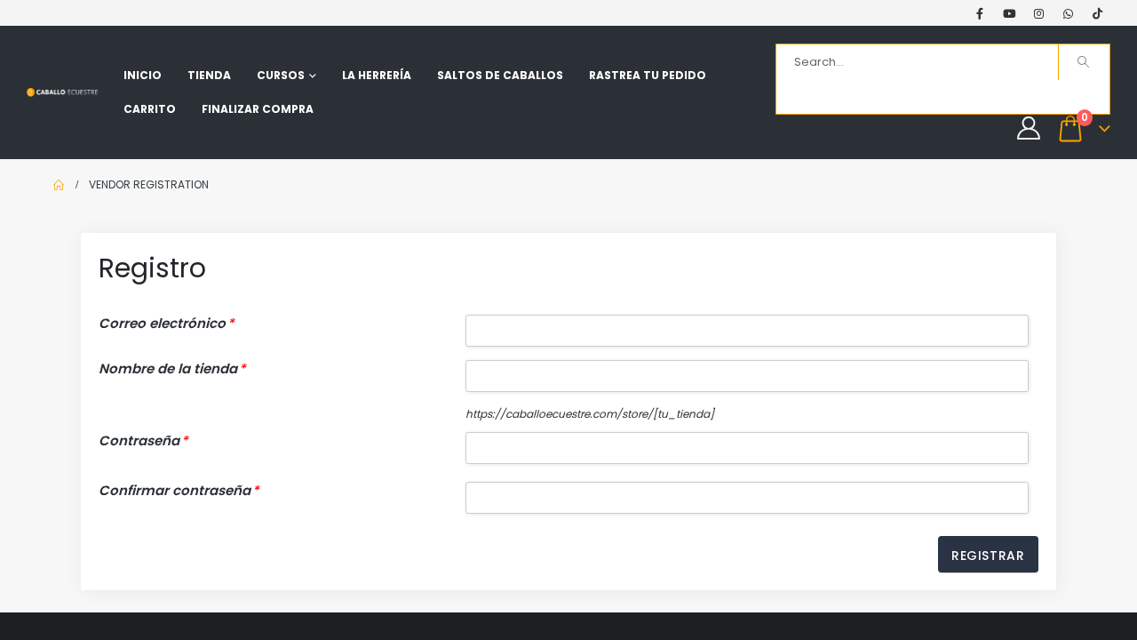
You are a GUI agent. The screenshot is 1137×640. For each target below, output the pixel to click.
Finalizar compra (258, 108)
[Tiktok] (1097, 13)
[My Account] (1028, 128)
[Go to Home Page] (58, 185)
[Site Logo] (62, 92)
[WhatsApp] (1067, 13)
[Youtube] (1009, 13)
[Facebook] (979, 13)
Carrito (149, 108)
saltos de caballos (500, 75)
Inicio (142, 75)
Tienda (209, 75)
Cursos (281, 75)
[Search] (1084, 62)
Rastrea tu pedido (647, 75)
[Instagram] (1038, 13)
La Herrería (376, 75)
